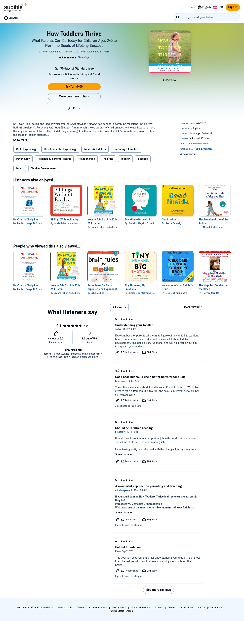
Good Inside (169, 219)
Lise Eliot (170, 293)
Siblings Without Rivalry (64, 219)
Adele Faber (60, 223)
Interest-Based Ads (141, 607)
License (159, 607)
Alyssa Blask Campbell (140, 293)
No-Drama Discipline (25, 219)
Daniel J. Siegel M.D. (27, 223)
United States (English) (122, 611)
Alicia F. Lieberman (212, 227)
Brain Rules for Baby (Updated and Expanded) (102, 287)
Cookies (172, 607)
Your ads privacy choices (210, 607)
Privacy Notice (119, 607)
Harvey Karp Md (211, 293)
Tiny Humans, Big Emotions (135, 287)
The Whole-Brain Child (138, 219)
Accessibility (186, 607)
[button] (69, 108)
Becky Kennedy (173, 223)
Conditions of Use (98, 607)
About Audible (65, 607)
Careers (80, 607)
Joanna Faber (98, 227)
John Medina (97, 293)
